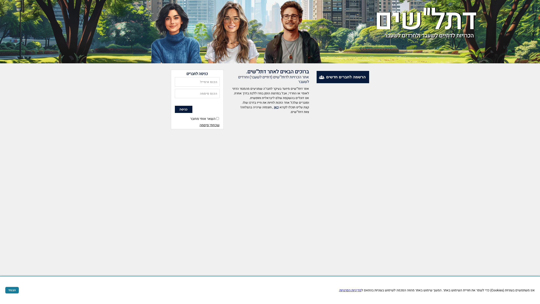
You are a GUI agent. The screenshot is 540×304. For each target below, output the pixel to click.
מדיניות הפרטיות (350, 290)
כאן (276, 107)
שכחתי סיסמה (210, 125)
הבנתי (12, 290)
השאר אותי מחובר (202, 118)
